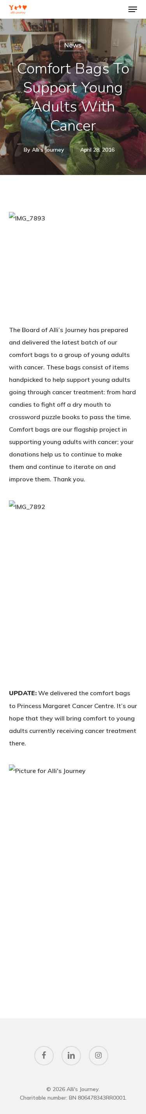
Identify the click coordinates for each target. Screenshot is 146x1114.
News (73, 45)
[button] (132, 9)
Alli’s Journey (48, 149)
